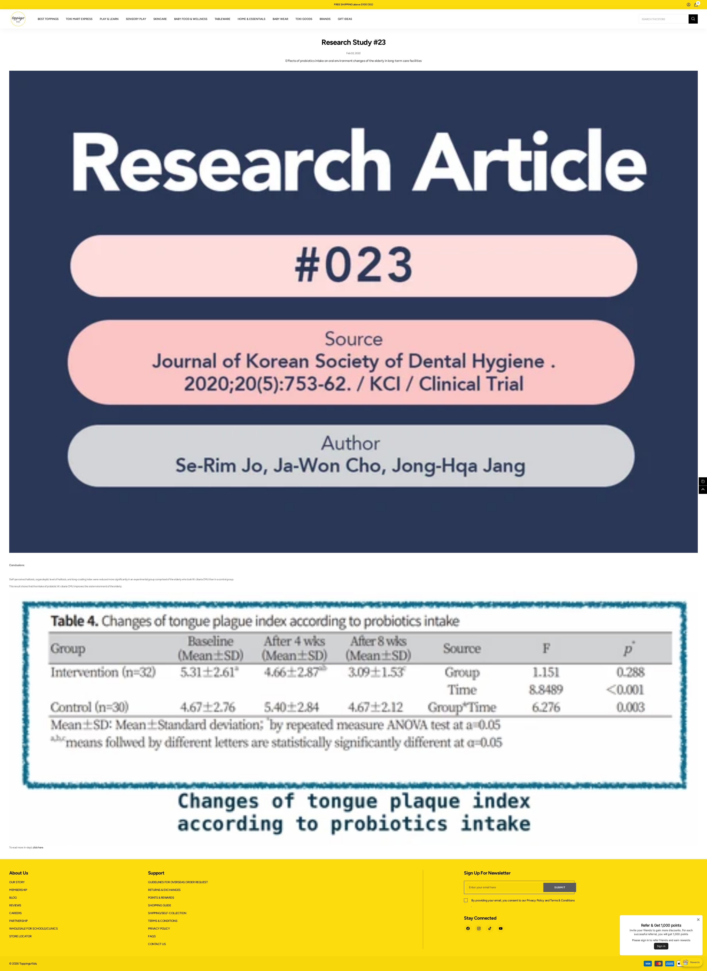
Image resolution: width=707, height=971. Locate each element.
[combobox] (664, 19)
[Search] (668, 19)
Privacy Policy (535, 900)
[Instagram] (479, 928)
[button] (703, 481)
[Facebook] (468, 928)
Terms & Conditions (562, 900)
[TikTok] (490, 928)
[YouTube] (501, 928)
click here (38, 847)
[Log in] (688, 4)
